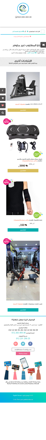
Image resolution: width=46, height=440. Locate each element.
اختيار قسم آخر (17, 31)
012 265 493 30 (24, 17)
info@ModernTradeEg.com (23, 350)
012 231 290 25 (23, 338)
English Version (17, 395)
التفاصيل (23, 110)
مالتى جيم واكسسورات (29, 161)
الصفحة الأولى (31, 53)
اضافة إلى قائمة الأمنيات (21, 36)
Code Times (16, 399)
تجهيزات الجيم (20, 104)
